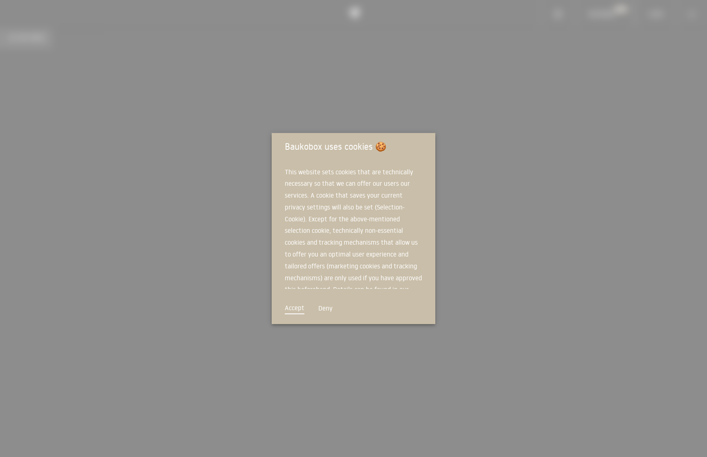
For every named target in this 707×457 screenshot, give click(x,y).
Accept (294, 308)
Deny (325, 308)
